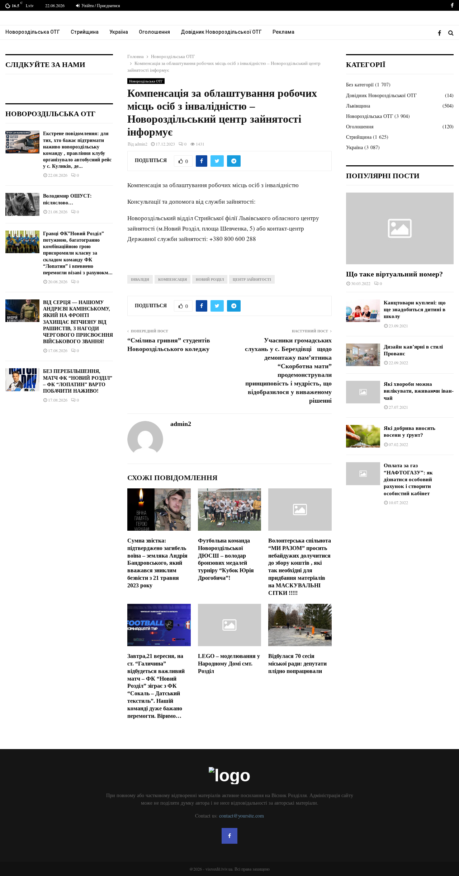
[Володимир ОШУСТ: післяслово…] (22, 204)
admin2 (141, 144)
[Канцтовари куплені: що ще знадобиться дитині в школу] (363, 310)
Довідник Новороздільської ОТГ (221, 32)
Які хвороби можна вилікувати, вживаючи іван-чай (419, 391)
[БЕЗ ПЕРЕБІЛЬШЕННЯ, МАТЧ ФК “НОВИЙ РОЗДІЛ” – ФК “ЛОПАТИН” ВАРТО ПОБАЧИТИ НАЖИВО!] (22, 379)
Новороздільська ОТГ (32, 32)
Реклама (283, 32)
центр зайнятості (252, 279)
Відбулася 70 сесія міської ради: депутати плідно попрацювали (297, 663)
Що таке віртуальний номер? (394, 274)
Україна (118, 32)
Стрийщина (85, 32)
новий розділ (210, 279)
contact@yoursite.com (241, 815)
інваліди (140, 279)
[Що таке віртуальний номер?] (400, 228)
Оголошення (154, 32)
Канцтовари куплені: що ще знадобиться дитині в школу (415, 309)
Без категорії (360, 84)
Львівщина (358, 105)
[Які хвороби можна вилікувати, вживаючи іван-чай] (363, 392)
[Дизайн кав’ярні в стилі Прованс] (363, 355)
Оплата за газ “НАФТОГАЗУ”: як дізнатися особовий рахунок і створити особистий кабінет (408, 479)
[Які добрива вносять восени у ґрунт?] (363, 436)
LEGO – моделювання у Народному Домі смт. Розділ (229, 663)
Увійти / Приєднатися (100, 5)
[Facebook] (441, 33)
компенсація (172, 279)
